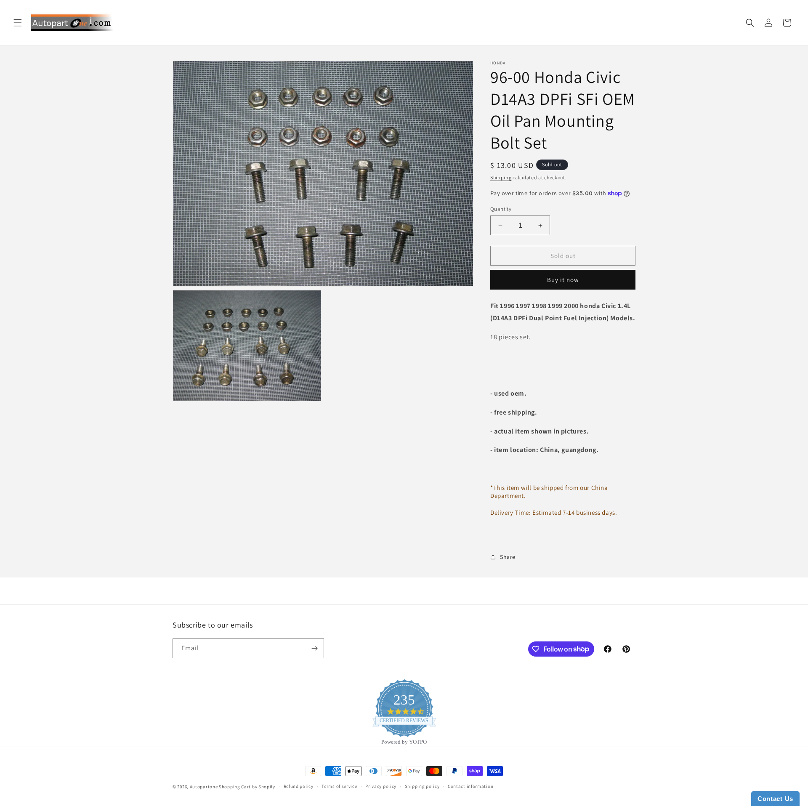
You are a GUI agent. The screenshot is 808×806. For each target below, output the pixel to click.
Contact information (470, 786)
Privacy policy (380, 786)
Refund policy (299, 786)
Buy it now (563, 280)
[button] (17, 22)
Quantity (500, 209)
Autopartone (204, 787)
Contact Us (775, 798)
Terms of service (339, 786)
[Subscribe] (314, 648)
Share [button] (508, 557)
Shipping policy (422, 786)
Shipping (501, 177)
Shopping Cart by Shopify (247, 787)
